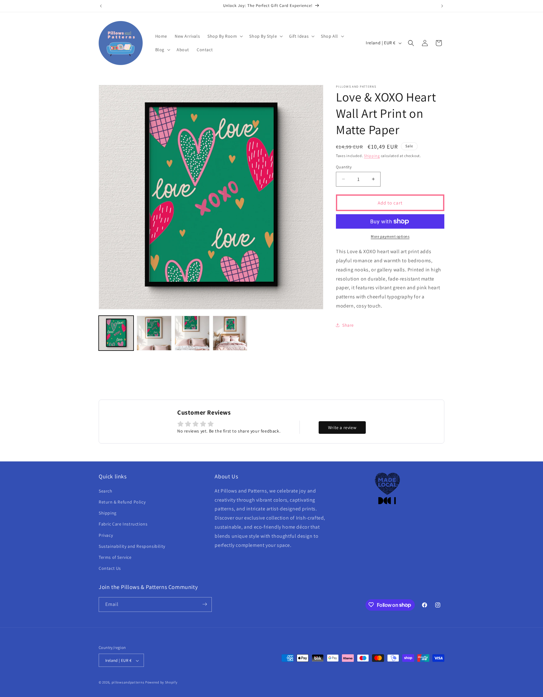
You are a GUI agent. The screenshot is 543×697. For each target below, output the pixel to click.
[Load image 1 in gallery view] (116, 333)
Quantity (344, 166)
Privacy (106, 535)
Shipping (372, 155)
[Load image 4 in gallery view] (230, 333)
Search (105, 490)
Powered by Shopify (161, 682)
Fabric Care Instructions (123, 524)
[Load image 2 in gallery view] (154, 333)
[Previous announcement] (101, 6)
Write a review (342, 427)
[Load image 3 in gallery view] (192, 333)
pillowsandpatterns (128, 682)
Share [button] (348, 325)
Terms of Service (115, 557)
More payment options (390, 236)
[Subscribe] (204, 604)
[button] (224, 36)
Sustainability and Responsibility (132, 546)
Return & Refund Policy (122, 501)
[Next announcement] (442, 6)
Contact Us (110, 568)
